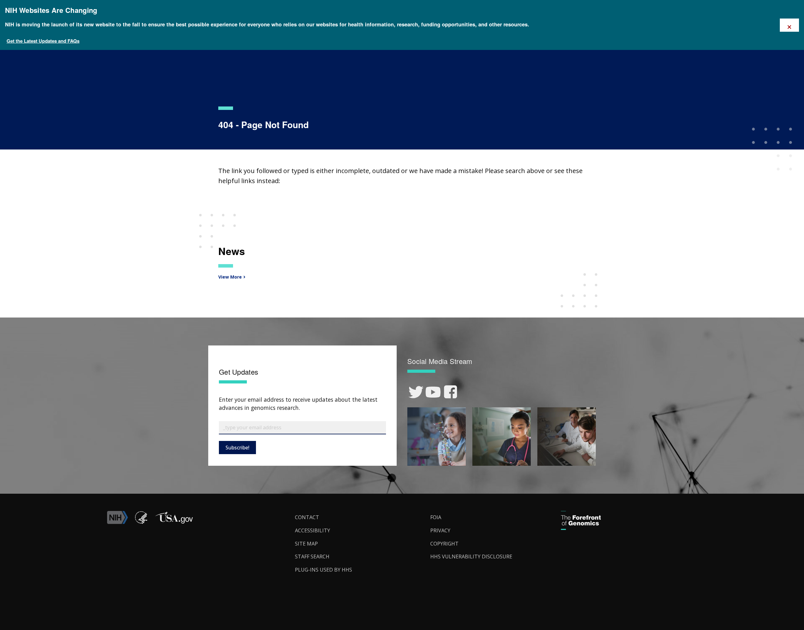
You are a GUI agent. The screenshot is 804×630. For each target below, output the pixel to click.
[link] (416, 392)
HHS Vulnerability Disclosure (471, 556)
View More (229, 277)
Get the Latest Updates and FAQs (43, 40)
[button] (173, 522)
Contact (307, 517)
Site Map (306, 543)
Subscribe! (237, 447)
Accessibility (312, 530)
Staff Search (312, 556)
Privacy (440, 530)
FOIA (435, 517)
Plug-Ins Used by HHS (323, 569)
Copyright (444, 543)
